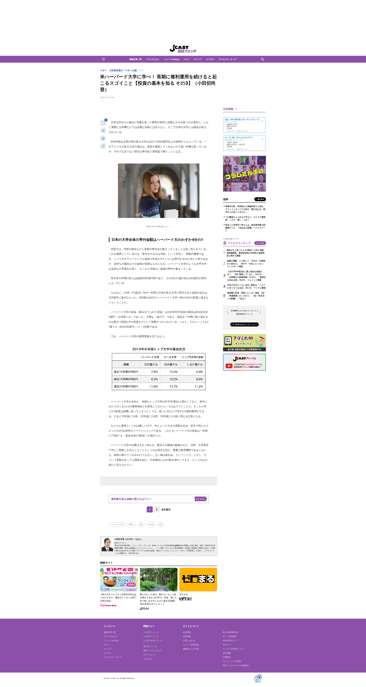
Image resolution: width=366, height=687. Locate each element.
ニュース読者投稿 (191, 644)
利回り (131, 524)
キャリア (198, 59)
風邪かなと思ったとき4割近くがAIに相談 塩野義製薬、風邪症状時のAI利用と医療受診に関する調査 (246, 253)
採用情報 (187, 636)
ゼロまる (147, 659)
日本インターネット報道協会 (236, 665)
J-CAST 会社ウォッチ (183, 48)
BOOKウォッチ (150, 646)
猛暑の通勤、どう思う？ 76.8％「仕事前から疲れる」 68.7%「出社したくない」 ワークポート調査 (247, 264)
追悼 (225, 199)
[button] (103, 59)
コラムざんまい (153, 59)
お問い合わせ (189, 640)
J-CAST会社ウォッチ (153, 640)
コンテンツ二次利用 (232, 661)
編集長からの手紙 (191, 649)
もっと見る (260, 243)
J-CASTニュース (151, 632)
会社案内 (187, 632)
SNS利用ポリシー (231, 640)
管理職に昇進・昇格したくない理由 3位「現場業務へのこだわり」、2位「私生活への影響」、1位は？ (245, 296)
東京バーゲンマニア (152, 650)
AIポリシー (228, 644)
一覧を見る (260, 199)
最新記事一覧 (136, 59)
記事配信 (227, 657)
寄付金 (151, 524)
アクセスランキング (227, 59)
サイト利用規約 (230, 636)
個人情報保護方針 (231, 632)
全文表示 (166, 509)
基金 (141, 524)
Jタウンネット (150, 654)
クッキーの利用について (234, 649)
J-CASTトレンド (151, 636)
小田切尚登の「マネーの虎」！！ (126, 70)
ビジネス (210, 59)
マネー (187, 59)
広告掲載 (227, 653)
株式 (161, 524)
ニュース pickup (171, 59)
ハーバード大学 (117, 524)
